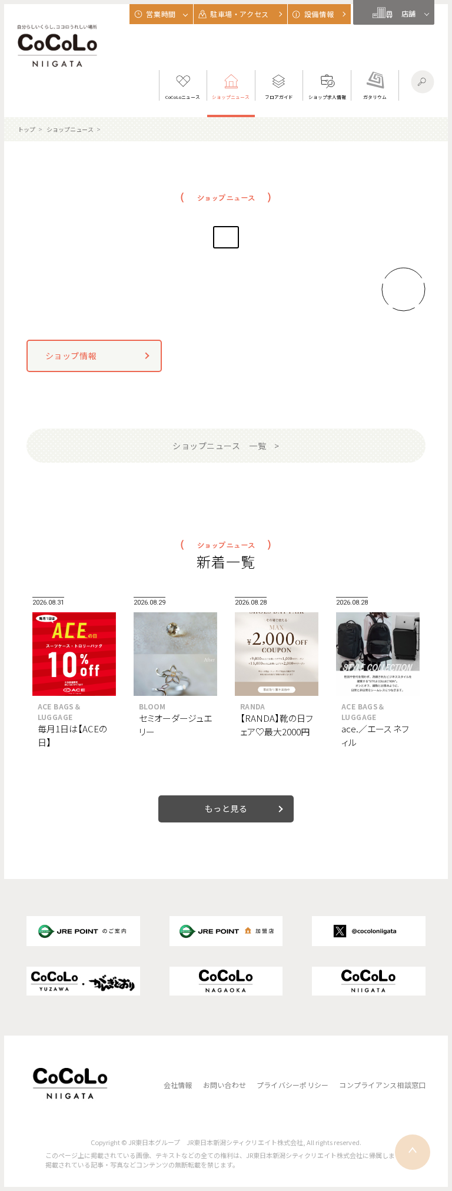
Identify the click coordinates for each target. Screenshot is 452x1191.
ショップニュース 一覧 (219, 446)
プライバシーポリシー (292, 1085)
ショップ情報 (71, 355)
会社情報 (178, 1085)
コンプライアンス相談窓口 (382, 1085)
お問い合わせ (224, 1085)
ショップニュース (70, 129)
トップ (26, 129)
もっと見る (226, 808)
